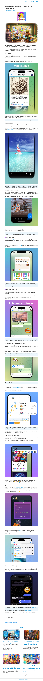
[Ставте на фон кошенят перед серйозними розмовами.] (21, 318)
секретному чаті (28, 610)
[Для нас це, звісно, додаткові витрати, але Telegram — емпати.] (21, 369)
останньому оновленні (13, 239)
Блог (20, 679)
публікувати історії (17, 387)
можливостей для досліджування (15, 614)
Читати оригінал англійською (12, 10)
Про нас (16, 679)
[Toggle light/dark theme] (41, 2)
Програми (13, 4)
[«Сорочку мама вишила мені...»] (21, 264)
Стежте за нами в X (35, 1)
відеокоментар (10, 129)
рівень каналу (34, 441)
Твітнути (15, 622)
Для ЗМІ (22, 679)
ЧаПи (8, 4)
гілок (20, 530)
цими (17, 245)
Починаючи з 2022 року (9, 345)
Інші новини (21, 627)
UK (26, 1)
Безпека (22, 4)
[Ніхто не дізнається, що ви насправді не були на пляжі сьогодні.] (21, 158)
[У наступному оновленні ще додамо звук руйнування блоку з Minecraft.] (21, 588)
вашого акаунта (14, 608)
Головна (4, 4)
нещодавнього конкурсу (18, 487)
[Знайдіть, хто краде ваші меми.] (21, 88)
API (17, 4)
